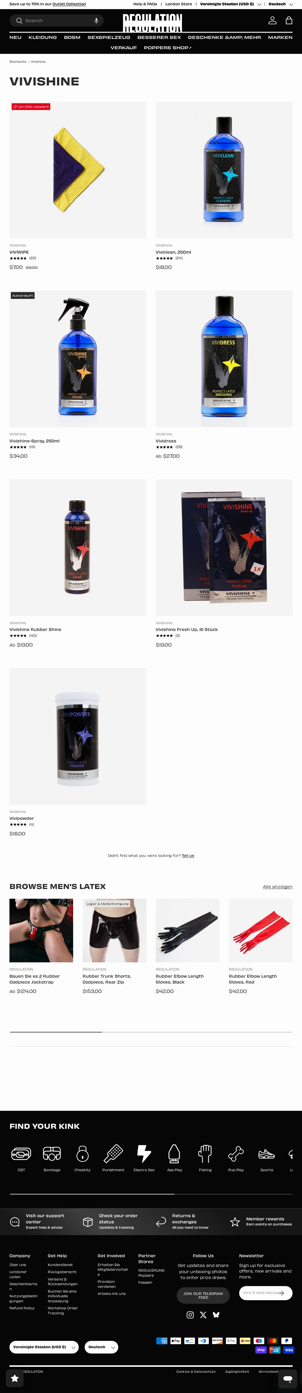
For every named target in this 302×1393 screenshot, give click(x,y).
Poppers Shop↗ (168, 48)
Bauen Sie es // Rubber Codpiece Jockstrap (34, 980)
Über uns (17, 1265)
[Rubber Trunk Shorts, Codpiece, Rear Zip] (114, 930)
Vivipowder (21, 819)
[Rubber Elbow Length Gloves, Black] (187, 930)
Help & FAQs (145, 4)
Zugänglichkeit (237, 1372)
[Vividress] (224, 358)
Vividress (166, 441)
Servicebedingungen (276, 1372)
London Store (178, 4)
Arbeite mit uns (112, 1294)
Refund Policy (22, 1308)
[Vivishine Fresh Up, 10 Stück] (224, 547)
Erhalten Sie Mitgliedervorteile (113, 1270)
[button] (96, 20)
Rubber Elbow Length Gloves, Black (180, 980)
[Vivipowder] (77, 736)
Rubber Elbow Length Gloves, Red (253, 980)
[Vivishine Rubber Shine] (77, 547)
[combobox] (56, 20)
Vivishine (38, 62)
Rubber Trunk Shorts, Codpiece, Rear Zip (107, 980)
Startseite (18, 62)
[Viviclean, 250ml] (224, 170)
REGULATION (32, 1372)
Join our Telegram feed (203, 1296)
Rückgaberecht (62, 1272)
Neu (15, 38)
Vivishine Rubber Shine (35, 630)
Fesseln (145, 1283)
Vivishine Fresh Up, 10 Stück (187, 630)
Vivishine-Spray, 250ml (34, 441)
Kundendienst (60, 1265)
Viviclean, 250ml (173, 253)
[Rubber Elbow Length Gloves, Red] (261, 930)
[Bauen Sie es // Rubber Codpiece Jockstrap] (41, 930)
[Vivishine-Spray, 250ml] (77, 358)
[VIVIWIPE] (77, 170)
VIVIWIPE (19, 253)
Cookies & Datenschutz (196, 1372)
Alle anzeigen (278, 887)
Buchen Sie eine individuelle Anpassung (62, 1296)
